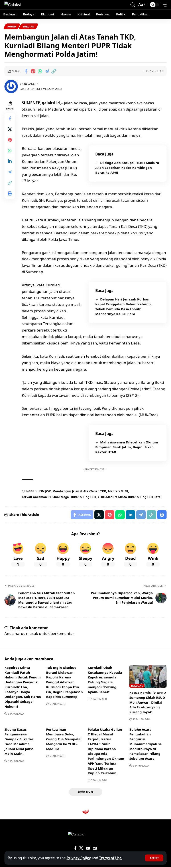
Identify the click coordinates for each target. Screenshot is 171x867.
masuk (32, 633)
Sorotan (28, 26)
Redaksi (29, 84)
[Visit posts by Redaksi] (11, 86)
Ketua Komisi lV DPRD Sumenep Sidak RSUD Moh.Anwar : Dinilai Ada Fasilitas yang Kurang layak (147, 702)
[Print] (9, 193)
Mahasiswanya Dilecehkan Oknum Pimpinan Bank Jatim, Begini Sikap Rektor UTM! (126, 447)
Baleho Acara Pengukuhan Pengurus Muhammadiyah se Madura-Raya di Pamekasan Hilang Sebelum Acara (145, 744)
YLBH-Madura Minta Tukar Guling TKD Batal (129, 497)
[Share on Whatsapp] (40, 71)
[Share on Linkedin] (9, 161)
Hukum (11, 26)
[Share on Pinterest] (33, 71)
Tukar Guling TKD (83, 497)
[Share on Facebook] (26, 71)
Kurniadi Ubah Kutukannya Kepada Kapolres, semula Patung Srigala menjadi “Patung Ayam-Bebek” (105, 679)
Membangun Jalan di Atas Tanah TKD (79, 491)
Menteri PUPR (118, 491)
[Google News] (95, 848)
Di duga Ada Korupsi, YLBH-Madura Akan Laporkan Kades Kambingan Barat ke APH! (127, 167)
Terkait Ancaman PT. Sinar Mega (45, 497)
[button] (154, 857)
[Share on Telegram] (47, 71)
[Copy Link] (54, 71)
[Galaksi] (12, 4)
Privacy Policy (79, 857)
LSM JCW (45, 491)
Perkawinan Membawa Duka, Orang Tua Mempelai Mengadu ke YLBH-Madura (63, 739)
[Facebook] (75, 848)
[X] (81, 848)
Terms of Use (110, 857)
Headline (137, 685)
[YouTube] (88, 848)
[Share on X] (9, 129)
